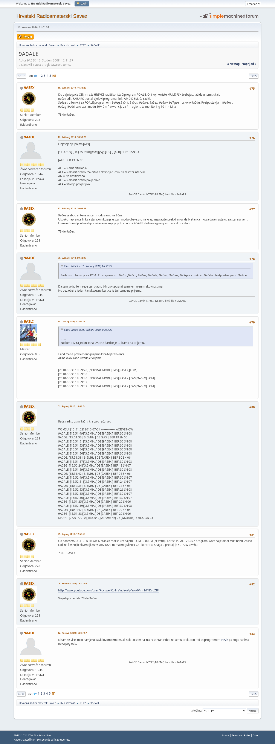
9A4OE (29, 137)
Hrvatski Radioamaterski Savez (51, 16)
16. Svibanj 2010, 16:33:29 (72, 87)
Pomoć (225, 735)
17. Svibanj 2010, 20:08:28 (72, 208)
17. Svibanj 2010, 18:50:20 (72, 137)
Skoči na (196, 710)
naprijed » (249, 64)
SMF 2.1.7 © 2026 (23, 735)
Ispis (254, 76)
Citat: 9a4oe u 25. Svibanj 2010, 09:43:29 (88, 330)
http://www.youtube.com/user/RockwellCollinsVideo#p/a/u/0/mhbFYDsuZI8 (108, 590)
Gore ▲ (257, 735)
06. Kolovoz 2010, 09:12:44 (72, 583)
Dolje (21, 76)
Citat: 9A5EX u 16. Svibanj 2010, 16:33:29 (88, 266)
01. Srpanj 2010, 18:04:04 (71, 406)
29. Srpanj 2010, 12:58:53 (71, 534)
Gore (21, 693)
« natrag (233, 64)
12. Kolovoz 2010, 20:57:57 (72, 632)
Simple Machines (43, 735)
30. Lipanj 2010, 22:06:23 (71, 321)
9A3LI (29, 321)
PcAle (224, 640)
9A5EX (29, 87)
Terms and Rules (241, 735)
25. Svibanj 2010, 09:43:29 (72, 257)
